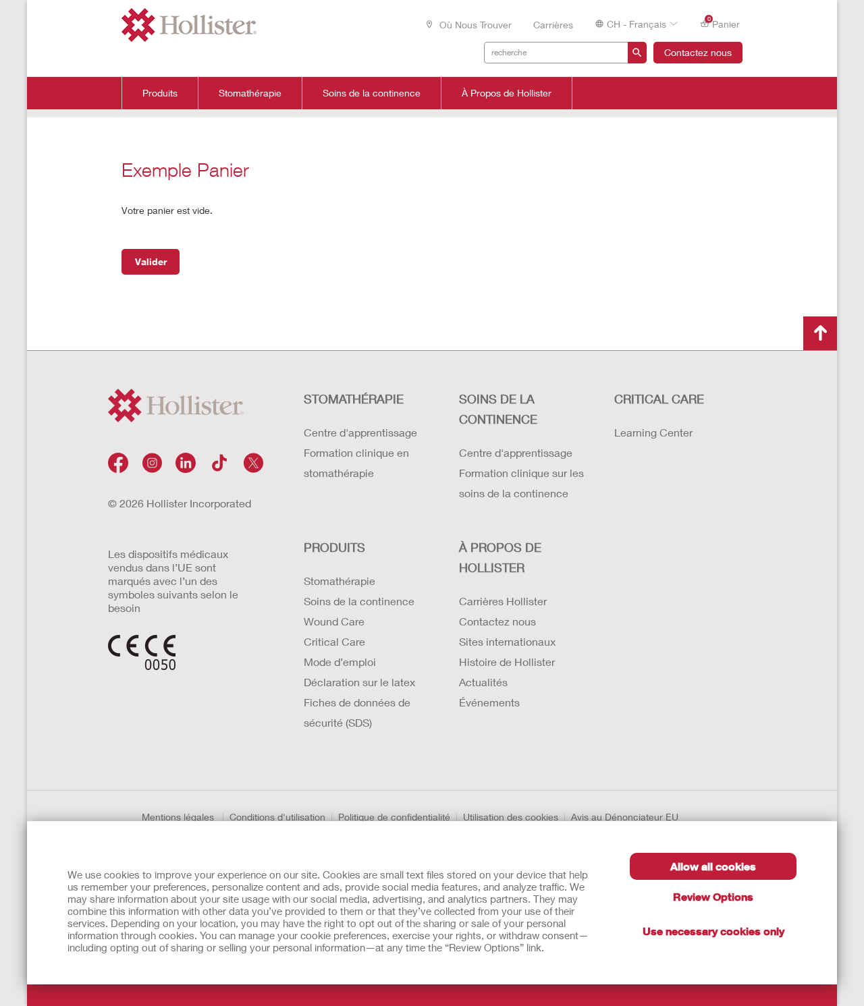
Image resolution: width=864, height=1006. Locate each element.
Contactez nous (698, 52)
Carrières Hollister (503, 600)
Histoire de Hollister (507, 661)
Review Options (713, 896)
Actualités (483, 681)
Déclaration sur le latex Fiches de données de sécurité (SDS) (359, 702)
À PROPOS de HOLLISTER (500, 557)
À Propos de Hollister (506, 93)
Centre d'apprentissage (360, 432)
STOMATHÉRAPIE (354, 398)
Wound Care (334, 621)
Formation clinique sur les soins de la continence (521, 482)
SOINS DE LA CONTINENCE (498, 408)
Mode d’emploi (340, 661)
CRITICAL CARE (659, 398)
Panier (723, 23)
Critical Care (334, 641)
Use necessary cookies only (713, 930)
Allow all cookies (713, 866)
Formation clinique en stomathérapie (356, 462)
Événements (489, 702)
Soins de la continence (372, 93)
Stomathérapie (250, 93)
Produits (160, 93)
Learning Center (653, 432)
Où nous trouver (474, 24)
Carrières (553, 24)
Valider (151, 261)
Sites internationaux (507, 641)
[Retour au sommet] (820, 333)
